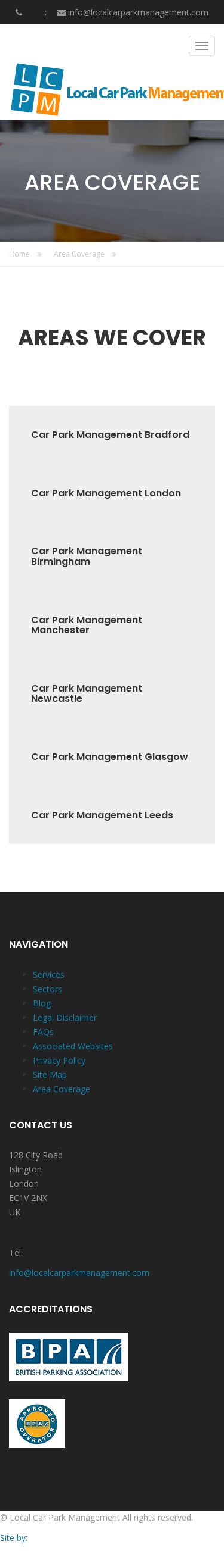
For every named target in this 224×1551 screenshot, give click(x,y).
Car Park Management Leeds (102, 815)
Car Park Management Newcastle (86, 693)
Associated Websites (73, 1046)
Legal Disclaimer (65, 1017)
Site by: (13, 1537)
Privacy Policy (59, 1060)
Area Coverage (80, 254)
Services (49, 974)
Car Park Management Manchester (86, 625)
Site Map (50, 1074)
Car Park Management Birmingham (86, 556)
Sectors (47, 989)
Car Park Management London (106, 493)
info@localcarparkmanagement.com (138, 12)
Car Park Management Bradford (110, 435)
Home (20, 254)
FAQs (43, 1031)
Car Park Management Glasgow (109, 757)
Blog (42, 1003)
